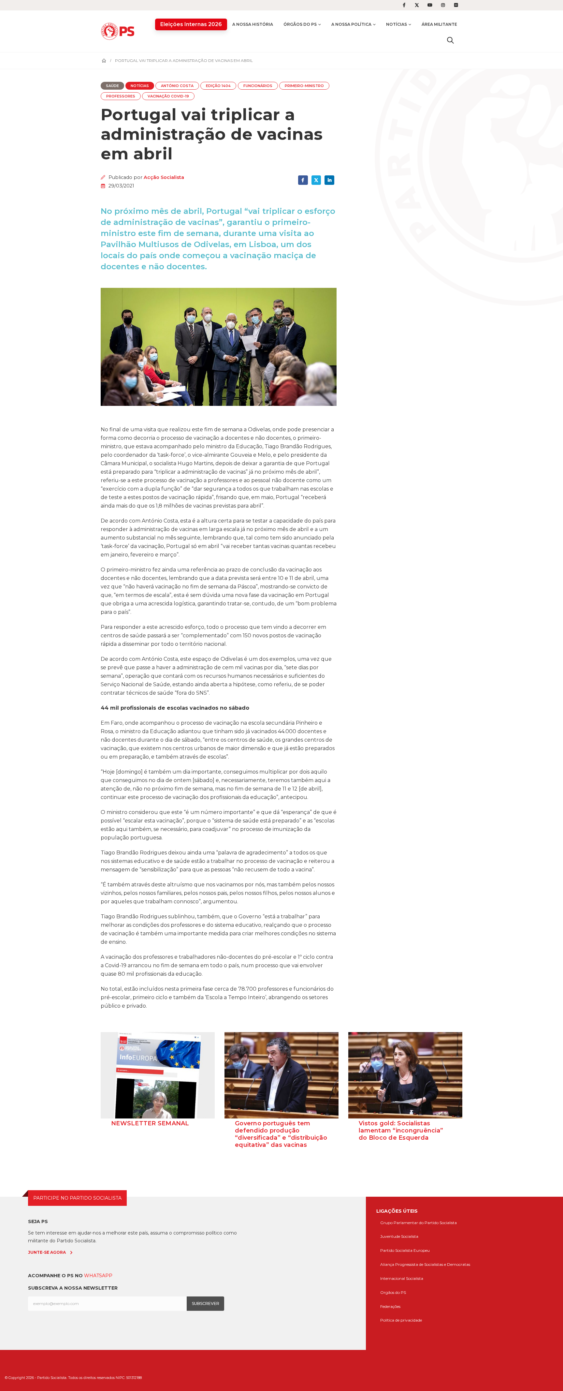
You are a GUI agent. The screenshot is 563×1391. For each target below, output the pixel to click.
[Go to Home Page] (104, 60)
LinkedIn (329, 180)
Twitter (316, 180)
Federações (390, 1306)
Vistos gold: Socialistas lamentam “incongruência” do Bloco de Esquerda (401, 1130)
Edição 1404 (218, 86)
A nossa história (252, 24)
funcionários (257, 86)
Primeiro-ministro (304, 86)
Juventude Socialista (399, 1236)
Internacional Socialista (401, 1278)
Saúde (112, 86)
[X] (417, 5)
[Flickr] (456, 5)
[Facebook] (404, 5)
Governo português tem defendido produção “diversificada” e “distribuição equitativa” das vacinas (281, 1134)
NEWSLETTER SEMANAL (150, 1123)
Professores (120, 96)
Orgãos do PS (393, 1292)
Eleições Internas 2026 (191, 24)
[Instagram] (443, 5)
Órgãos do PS (300, 24)
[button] (450, 40)
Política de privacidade (401, 1320)
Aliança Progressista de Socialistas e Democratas (425, 1264)
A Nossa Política (351, 24)
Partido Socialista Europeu (405, 1250)
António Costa (177, 86)
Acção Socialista (164, 177)
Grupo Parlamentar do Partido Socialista (418, 1222)
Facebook (303, 180)
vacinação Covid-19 (168, 96)
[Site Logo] (119, 31)
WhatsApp (98, 1276)
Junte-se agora (47, 1252)
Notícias (396, 24)
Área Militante (439, 24)
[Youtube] (430, 5)
